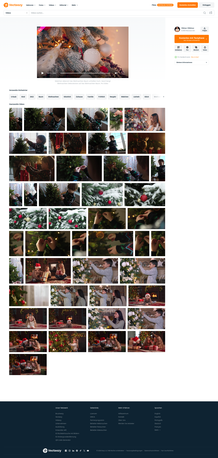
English (157, 413)
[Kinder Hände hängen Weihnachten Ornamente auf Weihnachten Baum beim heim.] (47, 243)
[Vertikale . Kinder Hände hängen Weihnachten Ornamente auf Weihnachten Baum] (158, 243)
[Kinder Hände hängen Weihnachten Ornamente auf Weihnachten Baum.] (107, 218)
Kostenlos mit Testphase (191, 39)
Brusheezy (60, 413)
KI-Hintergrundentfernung (66, 437)
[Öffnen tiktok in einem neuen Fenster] (80, 450)
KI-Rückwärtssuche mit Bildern (67, 433)
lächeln (136, 97)
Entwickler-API (61, 430)
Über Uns (122, 420)
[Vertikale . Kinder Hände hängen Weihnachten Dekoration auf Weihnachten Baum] (16, 243)
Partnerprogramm (97, 420)
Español (158, 417)
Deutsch (158, 423)
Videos (51, 5)
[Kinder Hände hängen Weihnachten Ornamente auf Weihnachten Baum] (146, 218)
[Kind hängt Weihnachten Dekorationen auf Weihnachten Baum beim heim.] (87, 119)
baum (41, 97)
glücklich (67, 97)
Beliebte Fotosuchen (98, 427)
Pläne (154, 5)
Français (158, 427)
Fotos (41, 5)
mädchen (124, 97)
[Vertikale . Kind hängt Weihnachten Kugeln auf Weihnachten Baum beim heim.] (16, 271)
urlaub (13, 97)
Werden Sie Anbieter (126, 423)
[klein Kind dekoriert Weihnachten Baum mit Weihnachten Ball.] (126, 168)
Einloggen (207, 5)
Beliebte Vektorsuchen (98, 423)
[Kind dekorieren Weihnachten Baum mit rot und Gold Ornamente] (29, 295)
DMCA (92, 417)
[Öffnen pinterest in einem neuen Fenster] (77, 450)
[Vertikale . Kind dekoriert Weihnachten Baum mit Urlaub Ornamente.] (158, 168)
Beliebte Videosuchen (98, 430)
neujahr (113, 97)
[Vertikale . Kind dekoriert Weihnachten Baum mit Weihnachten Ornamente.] (30, 194)
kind (23, 97)
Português (158, 420)
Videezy (58, 420)
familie (90, 97)
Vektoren (29, 5)
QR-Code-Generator (63, 440)
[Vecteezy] (13, 5)
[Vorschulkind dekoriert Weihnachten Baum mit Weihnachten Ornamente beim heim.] (28, 143)
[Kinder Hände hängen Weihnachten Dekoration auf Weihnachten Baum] (110, 243)
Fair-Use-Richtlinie (167, 451)
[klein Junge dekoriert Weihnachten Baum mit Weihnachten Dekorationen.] (44, 119)
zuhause (79, 97)
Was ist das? (195, 57)
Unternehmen (61, 423)
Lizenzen (93, 413)
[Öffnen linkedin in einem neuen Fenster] (73, 450)
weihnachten (53, 97)
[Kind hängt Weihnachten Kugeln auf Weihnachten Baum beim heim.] (59, 194)
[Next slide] (161, 96)
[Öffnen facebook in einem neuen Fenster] (66, 450)
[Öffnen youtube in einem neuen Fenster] (88, 450)
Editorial (63, 5)
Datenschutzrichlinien (151, 451)
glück (147, 97)
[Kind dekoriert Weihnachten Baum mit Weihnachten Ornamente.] (79, 168)
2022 (32, 97)
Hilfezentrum (123, 413)
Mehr (74, 5)
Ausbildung (60, 427)
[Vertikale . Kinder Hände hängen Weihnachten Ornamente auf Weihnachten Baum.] (79, 243)
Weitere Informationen (184, 62)
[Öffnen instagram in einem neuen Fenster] (69, 450)
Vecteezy (59, 417)
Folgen (204, 31)
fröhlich (101, 97)
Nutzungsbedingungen (134, 451)
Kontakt (121, 417)
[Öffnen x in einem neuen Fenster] (84, 450)
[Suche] (204, 12)
